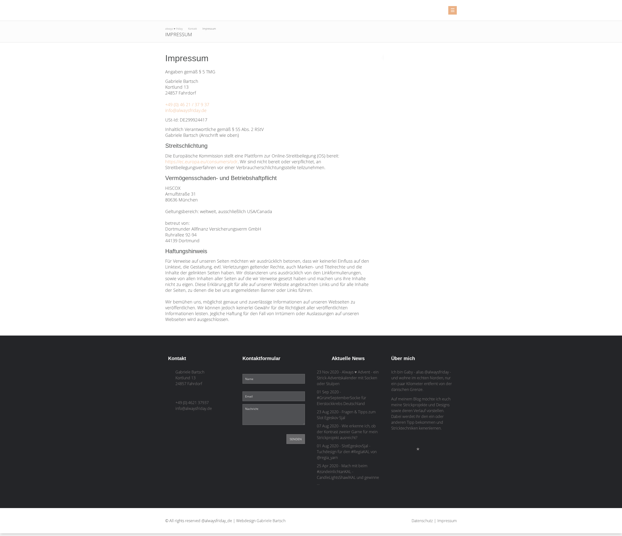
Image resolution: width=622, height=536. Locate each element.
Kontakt (192, 28)
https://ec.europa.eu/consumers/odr (201, 161)
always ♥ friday (174, 28)
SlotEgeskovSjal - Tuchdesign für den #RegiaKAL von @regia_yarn (347, 451)
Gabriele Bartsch (271, 520)
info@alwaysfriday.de (186, 110)
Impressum (447, 520)
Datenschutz (422, 520)
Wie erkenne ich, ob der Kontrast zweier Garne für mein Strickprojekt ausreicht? (347, 431)
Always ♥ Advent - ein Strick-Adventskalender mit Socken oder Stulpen (348, 377)
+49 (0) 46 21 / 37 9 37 (187, 104)
